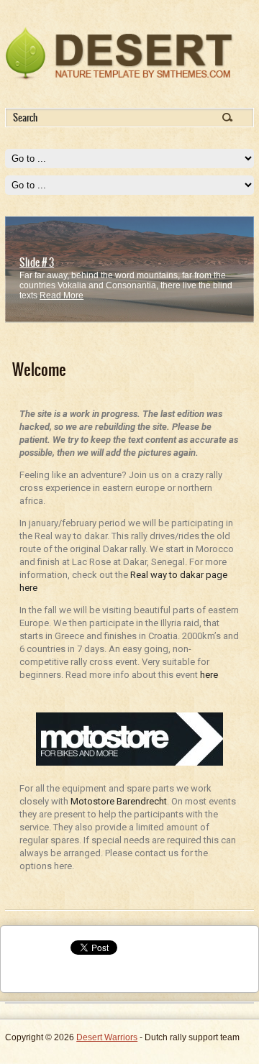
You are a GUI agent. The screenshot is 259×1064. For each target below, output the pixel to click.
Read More (61, 295)
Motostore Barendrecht (119, 801)
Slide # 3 (36, 262)
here (209, 674)
